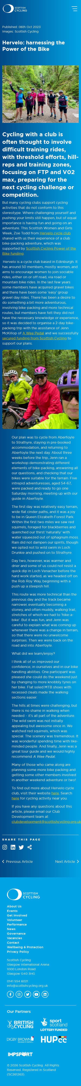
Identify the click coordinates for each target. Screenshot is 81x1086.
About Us (14, 906)
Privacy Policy (18, 951)
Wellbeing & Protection (25, 947)
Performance (17, 924)
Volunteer (14, 920)
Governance (16, 933)
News (11, 929)
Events (12, 910)
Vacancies (14, 938)
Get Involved (17, 915)
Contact (13, 942)
